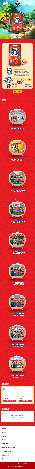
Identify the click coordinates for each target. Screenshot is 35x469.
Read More (10, 400)
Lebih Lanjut (17, 91)
